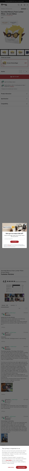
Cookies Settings (11, 467)
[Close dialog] (25, 224)
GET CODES (14, 241)
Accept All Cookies (21, 467)
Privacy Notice (9, 460)
